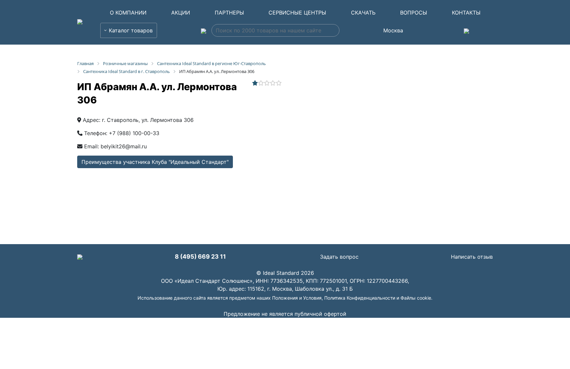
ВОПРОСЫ (413, 12)
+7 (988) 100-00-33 (134, 133)
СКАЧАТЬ (363, 12)
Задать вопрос (339, 256)
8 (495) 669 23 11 (200, 256)
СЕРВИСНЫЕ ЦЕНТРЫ (297, 12)
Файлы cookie (415, 298)
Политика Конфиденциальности (359, 298)
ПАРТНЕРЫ (229, 12)
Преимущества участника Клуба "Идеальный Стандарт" (155, 162)
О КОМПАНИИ (128, 12)
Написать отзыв (472, 256)
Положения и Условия (297, 298)
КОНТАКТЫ (466, 12)
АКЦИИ (180, 12)
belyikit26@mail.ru (124, 146)
